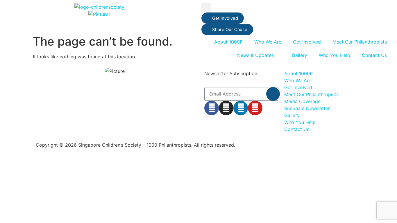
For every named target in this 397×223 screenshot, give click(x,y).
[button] (206, 7)
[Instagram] (226, 108)
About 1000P (228, 42)
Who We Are (267, 42)
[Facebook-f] (211, 108)
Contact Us (374, 55)
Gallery (299, 55)
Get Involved (307, 42)
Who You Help (334, 55)
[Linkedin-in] (240, 108)
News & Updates (255, 55)
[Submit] (273, 94)
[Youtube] (255, 108)
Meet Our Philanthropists (359, 42)
